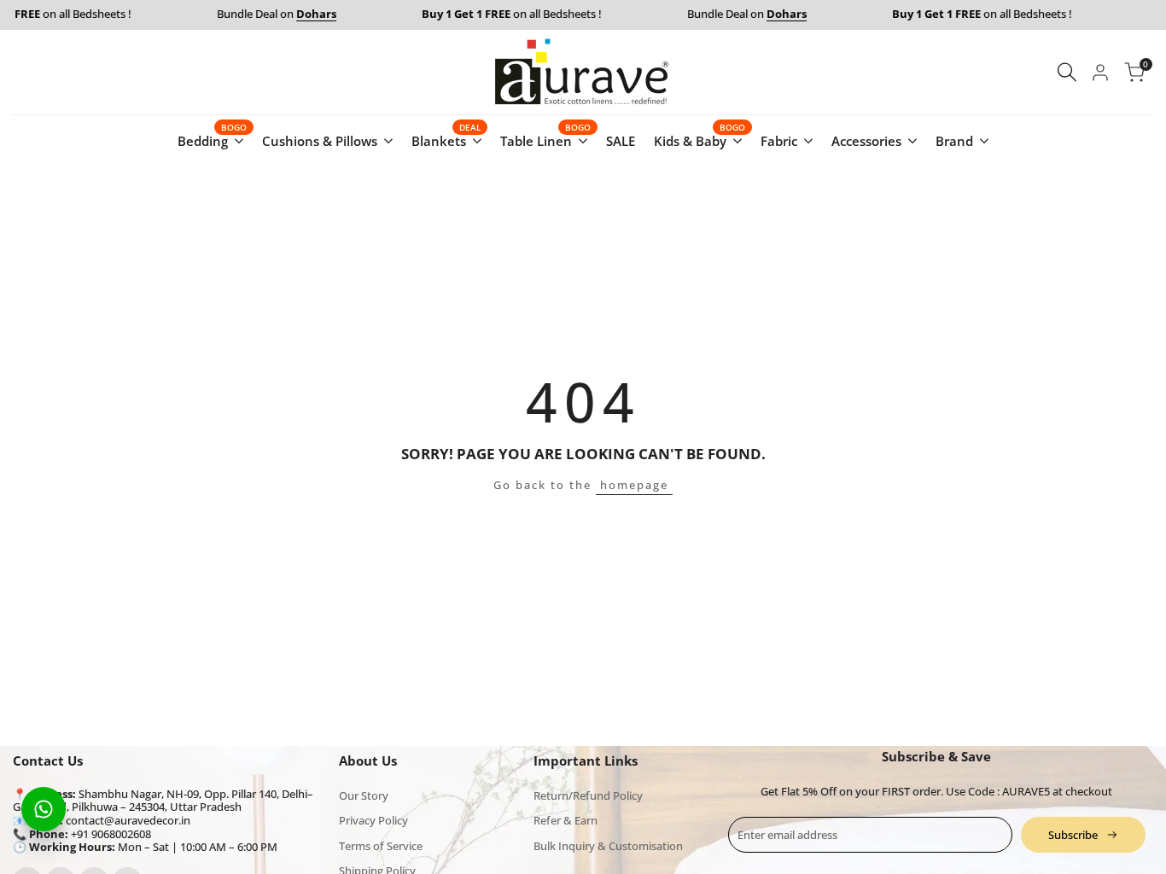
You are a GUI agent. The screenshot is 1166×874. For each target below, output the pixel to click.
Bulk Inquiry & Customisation (608, 846)
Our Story (363, 795)
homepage (634, 484)
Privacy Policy (373, 820)
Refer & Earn (565, 820)
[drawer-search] (1067, 72)
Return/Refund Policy (588, 795)
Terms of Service (381, 846)
